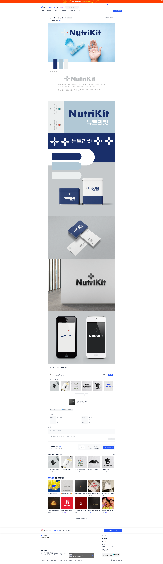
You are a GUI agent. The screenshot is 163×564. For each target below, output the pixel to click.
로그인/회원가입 (119, 4)
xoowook (49, 512)
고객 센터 (103, 544)
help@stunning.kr (115, 548)
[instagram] (116, 560)
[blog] (111, 560)
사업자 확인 (60, 560)
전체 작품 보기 (110, 379)
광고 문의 (70, 560)
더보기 (114, 454)
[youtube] (121, 560)
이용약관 (65, 560)
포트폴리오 (42, 13)
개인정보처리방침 (53, 560)
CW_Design (90, 495)
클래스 (75, 560)
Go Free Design (56, 374)
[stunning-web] (44, 550)
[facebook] (114, 560)
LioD (89, 512)
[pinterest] (119, 560)
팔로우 (60, 20)
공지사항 (47, 560)
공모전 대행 (80, 560)
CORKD (62, 495)
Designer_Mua (104, 495)
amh (75, 495)
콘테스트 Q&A (104, 538)
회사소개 (42, 560)
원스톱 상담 (82, 10)
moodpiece (50, 495)
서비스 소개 (104, 535)
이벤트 (104, 541)
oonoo (76, 512)
